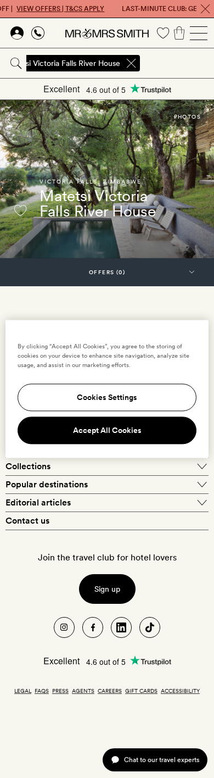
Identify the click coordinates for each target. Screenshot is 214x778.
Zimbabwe (122, 181)
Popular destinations (46, 484)
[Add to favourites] (20, 210)
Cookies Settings (107, 397)
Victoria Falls (69, 181)
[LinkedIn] (121, 627)
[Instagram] (64, 627)
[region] (107, 389)
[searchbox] (177, 63)
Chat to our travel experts (161, 759)
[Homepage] (107, 33)
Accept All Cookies (107, 430)
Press (60, 690)
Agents (83, 690)
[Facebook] (92, 627)
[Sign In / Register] (17, 33)
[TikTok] (149, 627)
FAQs (42, 690)
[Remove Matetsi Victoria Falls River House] (131, 63)
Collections (27, 466)
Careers (110, 690)
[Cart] (179, 33)
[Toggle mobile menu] (198, 33)
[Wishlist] (163, 33)
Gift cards (141, 690)
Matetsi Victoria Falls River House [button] (62, 63)
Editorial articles (38, 502)
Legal (22, 690)
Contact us (27, 520)
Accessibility (180, 690)
